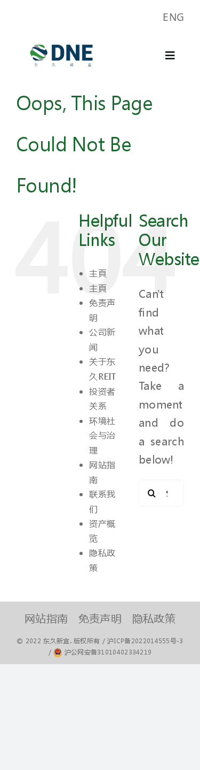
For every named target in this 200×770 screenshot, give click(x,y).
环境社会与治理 (102, 435)
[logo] (61, 39)
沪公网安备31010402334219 (108, 652)
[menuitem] (173, 17)
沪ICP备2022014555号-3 (145, 640)
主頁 (98, 273)
